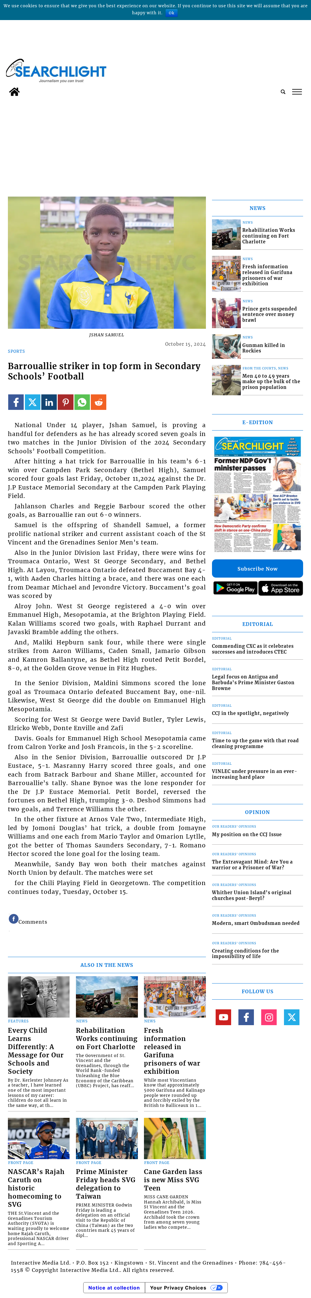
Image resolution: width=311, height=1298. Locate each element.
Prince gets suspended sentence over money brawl (269, 314)
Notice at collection (114, 1288)
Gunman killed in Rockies (263, 348)
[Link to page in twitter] (32, 402)
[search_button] (283, 91)
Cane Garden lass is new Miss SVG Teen (173, 1180)
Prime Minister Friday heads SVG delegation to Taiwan (105, 1184)
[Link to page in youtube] (223, 1017)
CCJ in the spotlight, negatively (250, 713)
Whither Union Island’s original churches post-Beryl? (252, 895)
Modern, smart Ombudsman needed (256, 923)
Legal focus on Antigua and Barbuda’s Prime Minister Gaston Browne (253, 682)
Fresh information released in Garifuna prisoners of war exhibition (172, 1051)
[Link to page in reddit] (98, 402)
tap (296, 92)
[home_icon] (14, 91)
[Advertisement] (155, 144)
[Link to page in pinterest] (65, 402)
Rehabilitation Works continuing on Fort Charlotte (107, 1039)
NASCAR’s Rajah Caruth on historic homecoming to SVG (36, 1188)
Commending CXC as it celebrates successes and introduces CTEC (253, 649)
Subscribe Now (258, 569)
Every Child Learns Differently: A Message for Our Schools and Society (36, 1051)
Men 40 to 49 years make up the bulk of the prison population (271, 381)
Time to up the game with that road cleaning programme (255, 743)
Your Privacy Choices (178, 1288)
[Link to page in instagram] (269, 1017)
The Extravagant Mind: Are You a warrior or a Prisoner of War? (252, 864)
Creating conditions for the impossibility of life (245, 954)
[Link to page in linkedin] (49, 402)
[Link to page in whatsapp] (82, 402)
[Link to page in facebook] (16, 402)
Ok (171, 13)
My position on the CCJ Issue (247, 834)
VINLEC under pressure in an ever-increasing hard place (254, 774)
